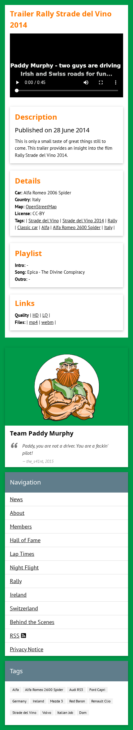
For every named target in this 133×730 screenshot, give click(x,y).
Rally (112, 220)
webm (47, 322)
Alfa (45, 227)
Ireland (18, 594)
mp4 (33, 322)
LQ (45, 315)
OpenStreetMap (41, 207)
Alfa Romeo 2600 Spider (77, 227)
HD (35, 315)
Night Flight (24, 567)
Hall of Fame (25, 540)
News (16, 499)
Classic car (27, 227)
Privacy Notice (26, 649)
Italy (108, 227)
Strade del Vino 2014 (83, 220)
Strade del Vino (43, 220)
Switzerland (24, 608)
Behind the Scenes (32, 622)
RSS (14, 635)
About (17, 512)
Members (21, 526)
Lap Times (22, 553)
